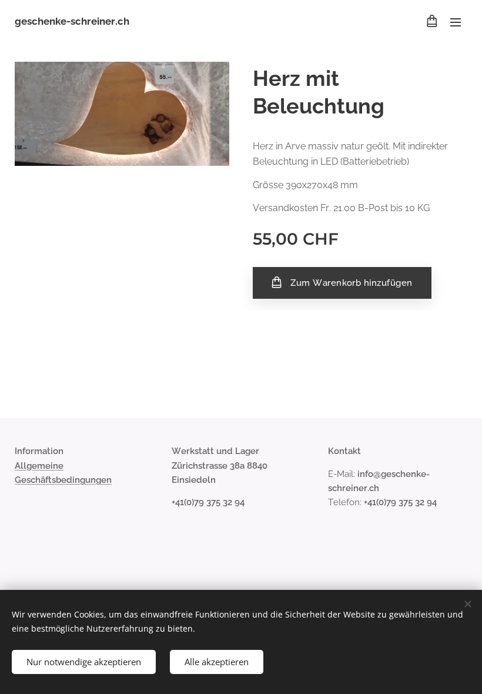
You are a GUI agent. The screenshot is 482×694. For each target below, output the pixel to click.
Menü (455, 22)
